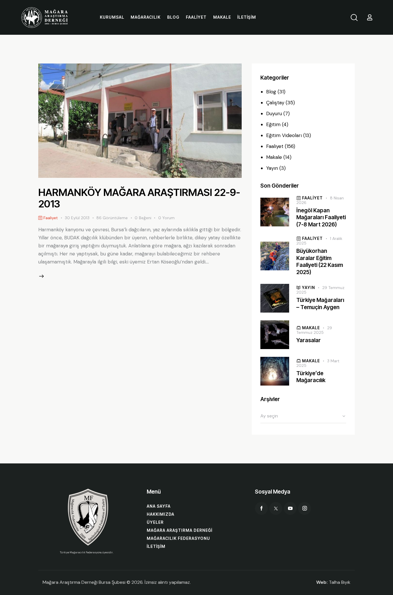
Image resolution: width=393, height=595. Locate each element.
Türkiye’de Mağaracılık (310, 377)
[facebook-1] (261, 508)
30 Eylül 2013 (77, 217)
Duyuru (274, 113)
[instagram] (304, 508)
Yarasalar (308, 340)
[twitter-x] (275, 508)
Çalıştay (275, 102)
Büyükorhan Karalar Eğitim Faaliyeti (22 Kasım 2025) (319, 262)
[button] (146, 218)
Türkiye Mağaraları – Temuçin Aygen (320, 304)
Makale (274, 157)
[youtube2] (290, 508)
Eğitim (273, 124)
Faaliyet (274, 146)
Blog (271, 91)
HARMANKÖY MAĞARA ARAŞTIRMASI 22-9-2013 (139, 198)
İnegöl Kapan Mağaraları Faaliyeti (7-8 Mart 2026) (321, 217)
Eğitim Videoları (284, 135)
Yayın (272, 168)
